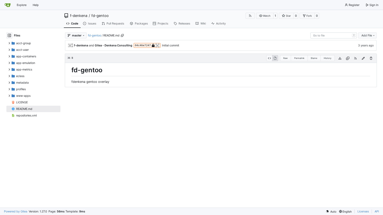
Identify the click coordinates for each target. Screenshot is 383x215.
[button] (264, 16)
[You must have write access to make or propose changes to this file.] (371, 58)
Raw (285, 58)
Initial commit (170, 45)
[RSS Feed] (250, 16)
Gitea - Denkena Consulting (113, 45)
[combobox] (333, 35)
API (377, 211)
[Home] (7, 5)
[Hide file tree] (9, 35)
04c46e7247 (143, 45)
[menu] (331, 211)
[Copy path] (122, 35)
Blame (314, 58)
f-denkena (78, 16)
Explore (22, 5)
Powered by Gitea (15, 211)
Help (36, 5)
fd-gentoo (100, 16)
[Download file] (340, 58)
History (327, 58)
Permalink (299, 58)
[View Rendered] (275, 58)
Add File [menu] (366, 35)
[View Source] (269, 58)
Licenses (363, 211)
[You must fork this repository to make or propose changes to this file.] (363, 58)
